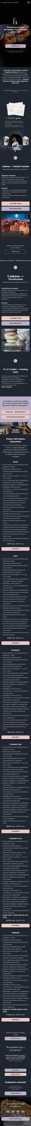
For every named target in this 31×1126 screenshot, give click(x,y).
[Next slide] (30, 90)
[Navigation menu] (29, 2)
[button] (15, 207)
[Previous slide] (1, 90)
